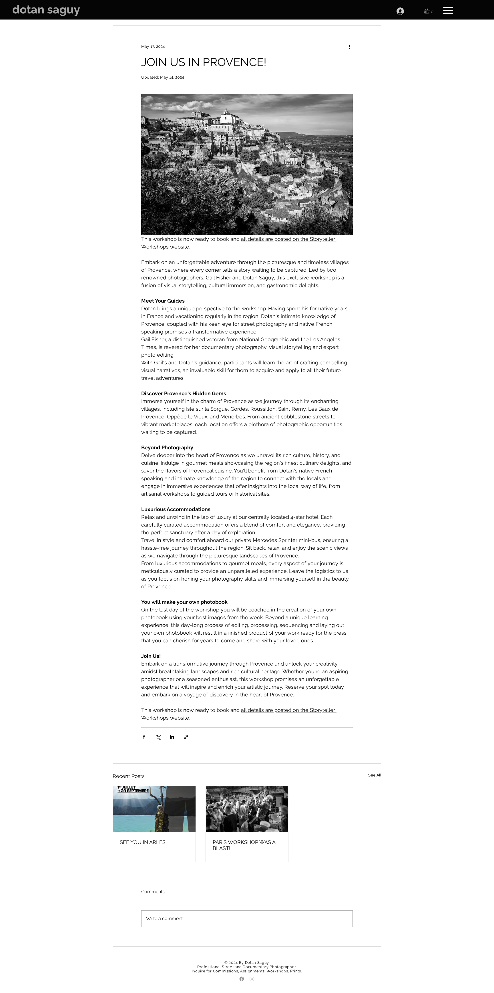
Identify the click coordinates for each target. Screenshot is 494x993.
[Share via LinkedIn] (172, 737)
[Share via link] (186, 737)
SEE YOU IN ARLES (143, 842)
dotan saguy (46, 9)
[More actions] (349, 46)
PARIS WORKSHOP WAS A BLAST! (244, 845)
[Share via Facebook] (144, 737)
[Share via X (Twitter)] (158, 737)
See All (374, 775)
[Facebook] (242, 979)
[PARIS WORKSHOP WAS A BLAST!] (247, 809)
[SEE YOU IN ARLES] (154, 809)
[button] (430, 10)
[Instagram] (252, 979)
